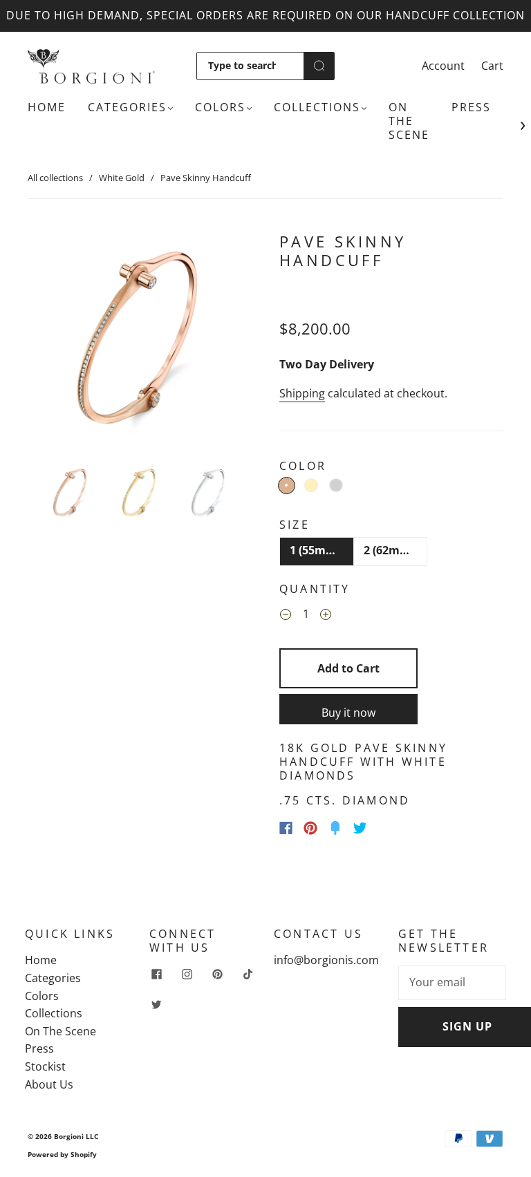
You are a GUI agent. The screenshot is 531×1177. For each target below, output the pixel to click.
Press (471, 107)
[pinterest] (217, 974)
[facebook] (156, 974)
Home (47, 107)
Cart (492, 65)
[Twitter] (360, 828)
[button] (50, 341)
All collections (55, 177)
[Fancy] (335, 828)
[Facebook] (286, 828)
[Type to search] (250, 65)
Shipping (302, 393)
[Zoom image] (140, 341)
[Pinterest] (310, 828)
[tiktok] (247, 974)
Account (443, 65)
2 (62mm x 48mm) (396, 550)
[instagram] (186, 974)
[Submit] (319, 65)
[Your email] (452, 983)
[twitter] (156, 1004)
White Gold (122, 177)
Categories (127, 107)
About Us (49, 1084)
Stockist (45, 1066)
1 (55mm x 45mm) (322, 550)
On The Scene (409, 121)
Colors (220, 107)
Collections (317, 107)
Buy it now (348, 712)
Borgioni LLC (76, 1136)
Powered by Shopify (62, 1154)
